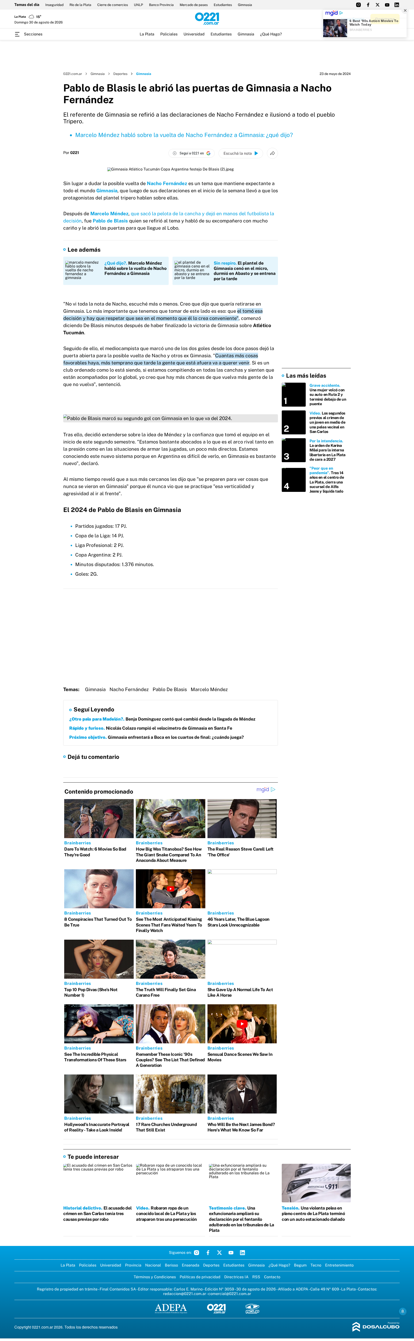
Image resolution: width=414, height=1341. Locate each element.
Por (71, 153)
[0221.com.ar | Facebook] (368, 5)
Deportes (120, 74)
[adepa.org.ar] (171, 1309)
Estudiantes (223, 5)
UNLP (138, 5)
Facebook (208, 1253)
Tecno (315, 1265)
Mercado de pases (194, 5)
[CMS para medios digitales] (376, 1327)
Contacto (272, 1277)
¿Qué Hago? (271, 34)
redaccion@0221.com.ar (184, 1293)
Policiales (169, 34)
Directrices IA (236, 1277)
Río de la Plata (80, 5)
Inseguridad (54, 5)
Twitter (219, 1253)
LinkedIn (242, 1253)
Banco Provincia (161, 5)
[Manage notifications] (403, 1311)
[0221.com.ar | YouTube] (387, 5)
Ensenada (190, 1265)
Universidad (194, 34)
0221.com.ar (72, 74)
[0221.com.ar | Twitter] (377, 5)
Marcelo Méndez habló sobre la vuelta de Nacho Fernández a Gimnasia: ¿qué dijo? (184, 134)
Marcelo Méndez (109, 213)
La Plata (147, 34)
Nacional (153, 1265)
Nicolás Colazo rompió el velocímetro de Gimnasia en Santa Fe (150, 728)
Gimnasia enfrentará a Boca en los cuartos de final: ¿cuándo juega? (156, 737)
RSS (256, 1277)
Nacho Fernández (129, 689)
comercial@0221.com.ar (229, 1293)
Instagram (196, 1253)
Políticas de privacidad (200, 1277)
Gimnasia (245, 5)
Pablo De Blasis (170, 689)
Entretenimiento (339, 1265)
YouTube (231, 1253)
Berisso (171, 1265)
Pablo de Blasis (110, 221)
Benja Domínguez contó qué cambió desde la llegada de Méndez (162, 719)
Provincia (133, 1265)
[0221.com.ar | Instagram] (358, 5)
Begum (300, 1265)
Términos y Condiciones (155, 1277)
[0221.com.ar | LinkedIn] (397, 5)
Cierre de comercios (112, 5)
